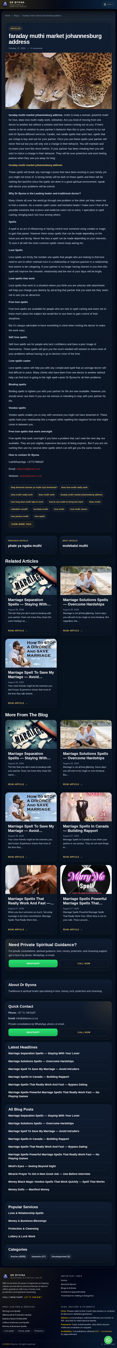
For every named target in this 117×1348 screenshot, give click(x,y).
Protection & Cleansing (23, 1228)
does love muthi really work (74, 487)
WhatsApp (33, 963)
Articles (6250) (18, 1256)
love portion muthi (19, 516)
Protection (39, 1331)
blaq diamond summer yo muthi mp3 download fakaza (34, 487)
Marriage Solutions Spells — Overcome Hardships (85, 602)
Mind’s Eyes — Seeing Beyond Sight (32, 1166)
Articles (15, 28)
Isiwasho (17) (39, 1256)
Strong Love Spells (11, 1311)
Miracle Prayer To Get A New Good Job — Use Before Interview (49, 1173)
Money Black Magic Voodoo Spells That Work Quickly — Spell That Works (56, 1181)
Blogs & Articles (68, 1288)
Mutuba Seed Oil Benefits (14, 1318)
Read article (16, 631)
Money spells (24, 1331)
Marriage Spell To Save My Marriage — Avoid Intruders (31, 676)
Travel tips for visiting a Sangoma (77, 1295)
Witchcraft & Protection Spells (16, 1315)
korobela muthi (41, 509)
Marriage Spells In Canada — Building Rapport (86, 828)
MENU (110, 4)
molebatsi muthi (75, 546)
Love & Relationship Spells (26, 1213)
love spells (40, 516)
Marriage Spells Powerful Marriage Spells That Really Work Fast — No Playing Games (85, 905)
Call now (84, 963)
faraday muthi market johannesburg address (35, 165)
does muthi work (47, 495)
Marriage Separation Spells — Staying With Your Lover (27, 604)
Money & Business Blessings (27, 1220)
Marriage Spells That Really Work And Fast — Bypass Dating (29, 903)
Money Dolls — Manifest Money (28, 1189)
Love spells (9, 1331)
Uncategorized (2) (61, 1256)
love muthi (59, 509)
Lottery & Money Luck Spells (15, 1322)
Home (7, 15)
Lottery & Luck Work (21, 1236)
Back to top (109, 1344)
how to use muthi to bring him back (66, 502)
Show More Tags (21, 524)
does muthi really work (22, 495)
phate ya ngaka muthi (25, 546)
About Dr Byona (68, 1284)
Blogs (16, 15)
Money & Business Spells (14, 1326)
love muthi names (78, 509)
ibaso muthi (94, 502)
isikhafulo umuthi (19, 509)
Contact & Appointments (73, 1292)
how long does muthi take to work (27, 502)
